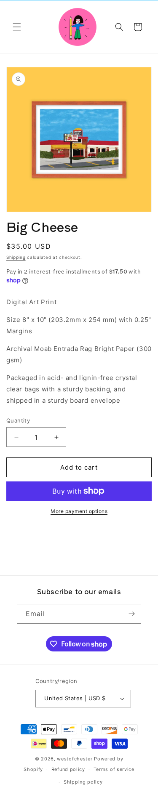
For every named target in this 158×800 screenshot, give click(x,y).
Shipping (16, 257)
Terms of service (114, 769)
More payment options (79, 511)
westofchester (74, 759)
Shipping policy (83, 782)
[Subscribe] (131, 614)
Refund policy (68, 769)
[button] (17, 27)
